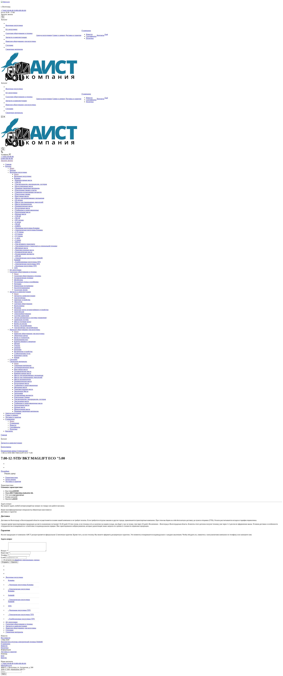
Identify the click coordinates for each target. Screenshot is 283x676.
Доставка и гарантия (8, 652)
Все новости (5, 638)
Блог (2, 656)
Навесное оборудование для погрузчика (29, 334)
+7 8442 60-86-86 (7, 10)
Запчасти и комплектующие (24, 296)
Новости (4, 646)
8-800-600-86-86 (20, 10)
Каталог (13, 170)
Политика (4, 648)
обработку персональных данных (27, 560)
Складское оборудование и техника (27, 276)
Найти (4, 674)
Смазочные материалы (22, 365)
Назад (12, 168)
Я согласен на (22, 560)
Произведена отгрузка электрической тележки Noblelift (22, 642)
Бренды (4, 658)
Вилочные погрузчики (22, 176)
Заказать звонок (7, 161)
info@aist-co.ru (6, 665)
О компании (14, 423)
